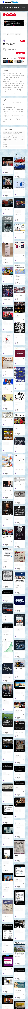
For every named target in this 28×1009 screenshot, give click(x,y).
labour (8, 81)
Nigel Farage (6, 389)
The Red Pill (13, 58)
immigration (16, 80)
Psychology (10, 85)
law (19, 81)
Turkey (18, 89)
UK (22, 90)
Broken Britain (6, 774)
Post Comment (20, 53)
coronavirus (15, 77)
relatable (15, 85)
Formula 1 (20, 710)
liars (8, 34)
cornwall (8, 77)
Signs (12, 87)
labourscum (6, 323)
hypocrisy (17, 908)
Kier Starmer (18, 212)
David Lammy (18, 907)
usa (16, 337)
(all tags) (14, 93)
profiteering (6, 890)
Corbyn (5, 700)
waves (4, 91)
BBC (16, 990)
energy (5, 885)
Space (15, 87)
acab (4, 73)
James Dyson (18, 629)
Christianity (18, 75)
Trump (9, 90)
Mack (6, 172)
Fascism (12, 80)
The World (7, 733)
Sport (18, 718)
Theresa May (21, 87)
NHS (4, 83)
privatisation (20, 83)
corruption (6, 80)
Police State (14, 83)
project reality (18, 34)
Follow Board (21, 58)
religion (20, 85)
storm (18, 87)
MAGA (5, 346)
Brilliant (9, 75)
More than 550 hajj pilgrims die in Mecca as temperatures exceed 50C (12, 133)
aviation (7, 73)
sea (10, 87)
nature (23, 81)
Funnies (18, 503)
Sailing (7, 87)
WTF (6, 91)
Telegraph (17, 630)
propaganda (5, 85)
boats (10, 73)
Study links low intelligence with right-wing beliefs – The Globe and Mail (13, 136)
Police (10, 83)
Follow (22, 40)
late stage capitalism (14, 81)
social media (6, 519)
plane (7, 83)
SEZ (4, 753)
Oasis (20, 774)
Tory (5, 89)
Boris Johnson (16, 73)
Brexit (4, 34)
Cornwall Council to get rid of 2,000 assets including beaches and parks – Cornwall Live (13, 141)
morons (12, 34)
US (24, 89)
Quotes (18, 547)
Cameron (9, 490)
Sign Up (23, 7)
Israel (20, 79)
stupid (9, 583)
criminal (20, 881)
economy (21, 384)
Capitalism (14, 75)
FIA (16, 710)
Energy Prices (6, 887)
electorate (17, 315)
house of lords (18, 211)
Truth (13, 90)
